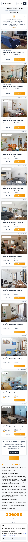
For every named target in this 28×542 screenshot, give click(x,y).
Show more (14, 458)
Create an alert (14, 452)
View (19, 59)
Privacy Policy (11, 535)
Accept (22, 538)
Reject (14, 538)
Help (14, 519)
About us (14, 523)
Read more (5, 538)
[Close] (24, 16)
